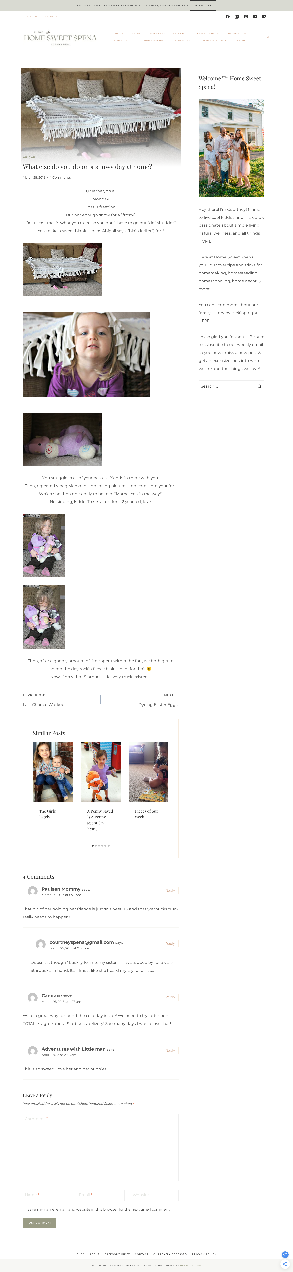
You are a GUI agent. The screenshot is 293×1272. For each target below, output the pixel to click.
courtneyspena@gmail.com (82, 942)
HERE (204, 320)
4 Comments (60, 177)
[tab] (93, 846)
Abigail (29, 157)
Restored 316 (190, 1265)
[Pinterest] (246, 16)
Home (119, 33)
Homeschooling (216, 40)
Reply (170, 890)
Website (141, 1194)
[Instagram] (237, 16)
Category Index (207, 33)
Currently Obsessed (170, 1254)
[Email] (264, 16)
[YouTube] (255, 16)
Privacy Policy (204, 1254)
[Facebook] (228, 16)
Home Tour (237, 33)
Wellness (157, 33)
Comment (36, 1118)
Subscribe (203, 5)
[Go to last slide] (37, 792)
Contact (180, 33)
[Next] (163, 792)
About (137, 33)
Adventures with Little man (74, 1049)
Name (32, 1194)
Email (85, 1194)
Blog (81, 1254)
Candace (52, 995)
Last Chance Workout (44, 700)
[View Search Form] (267, 37)
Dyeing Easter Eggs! (158, 700)
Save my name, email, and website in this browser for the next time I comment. (99, 1209)
